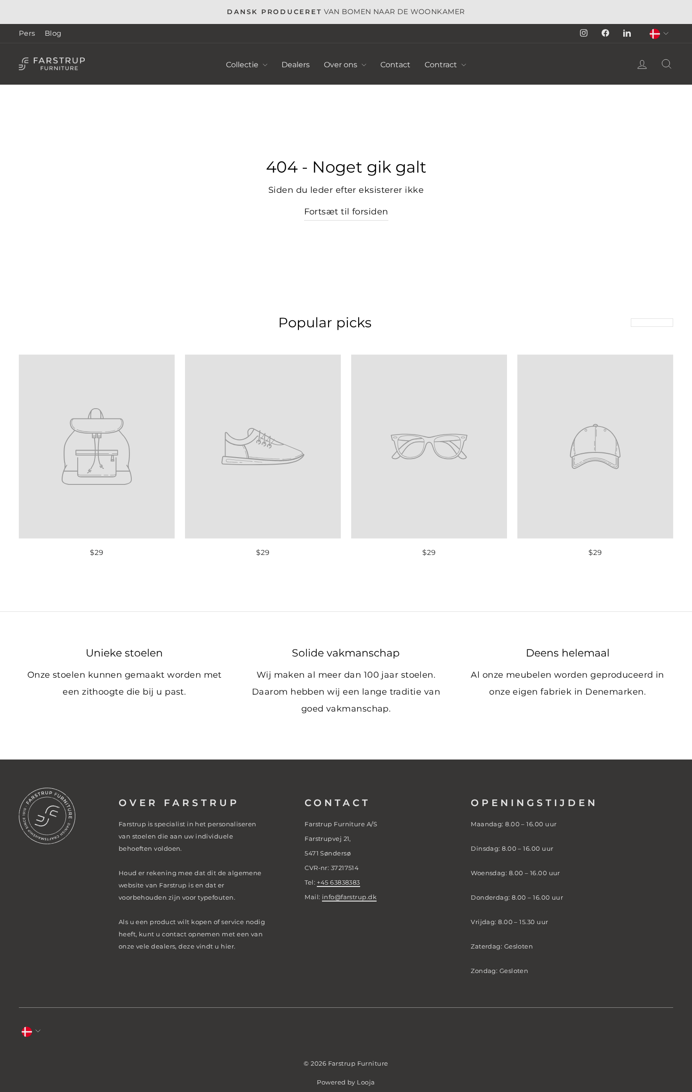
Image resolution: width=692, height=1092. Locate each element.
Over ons (341, 64)
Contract (442, 64)
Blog (53, 33)
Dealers (296, 64)
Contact (395, 64)
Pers (27, 33)
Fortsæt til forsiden (346, 211)
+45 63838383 (338, 882)
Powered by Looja (346, 1082)
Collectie (243, 64)
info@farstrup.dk (349, 897)
